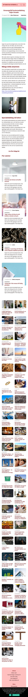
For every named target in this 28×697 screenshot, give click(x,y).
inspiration (23, 15)
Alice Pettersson (15, 15)
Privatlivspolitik (16, 695)
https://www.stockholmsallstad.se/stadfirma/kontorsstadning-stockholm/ (14, 92)
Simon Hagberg (15, 210)
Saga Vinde (14, 175)
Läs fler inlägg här (14, 151)
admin (13, 244)
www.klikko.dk (15, 680)
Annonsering (14, 686)
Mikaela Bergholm (16, 279)
